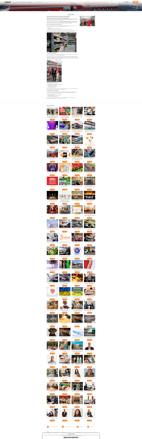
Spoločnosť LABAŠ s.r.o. (49, 432)
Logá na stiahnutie (79, 432)
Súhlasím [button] (65, 437)
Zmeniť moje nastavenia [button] (75, 437)
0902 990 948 (129, 2)
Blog (69, 432)
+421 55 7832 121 (71, 426)
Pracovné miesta (56, 432)
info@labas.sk (81, 426)
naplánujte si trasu (92, 426)
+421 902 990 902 (67, 426)
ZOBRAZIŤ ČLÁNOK (52, 119)
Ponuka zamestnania (64, 432)
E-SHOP (135, 2)
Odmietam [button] (69, 437)
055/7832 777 (126, 2)
